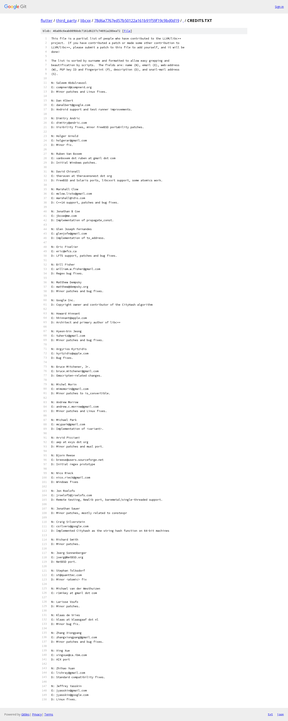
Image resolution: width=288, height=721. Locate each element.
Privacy (37, 714)
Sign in (279, 7)
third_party (66, 20)
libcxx (85, 20)
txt (270, 714)
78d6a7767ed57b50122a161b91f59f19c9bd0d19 (136, 20)
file (127, 31)
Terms (48, 714)
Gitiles (25, 714)
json (280, 714)
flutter (46, 20)
